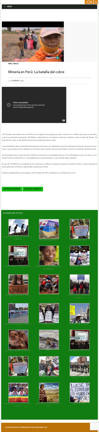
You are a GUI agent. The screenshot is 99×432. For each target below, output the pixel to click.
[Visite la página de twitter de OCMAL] (91, 2)
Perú (10, 64)
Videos (16, 64)
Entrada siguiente (32, 189)
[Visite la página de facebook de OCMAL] (87, 2)
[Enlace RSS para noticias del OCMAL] (96, 2)
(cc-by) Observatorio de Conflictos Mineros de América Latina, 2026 (26, 427)
